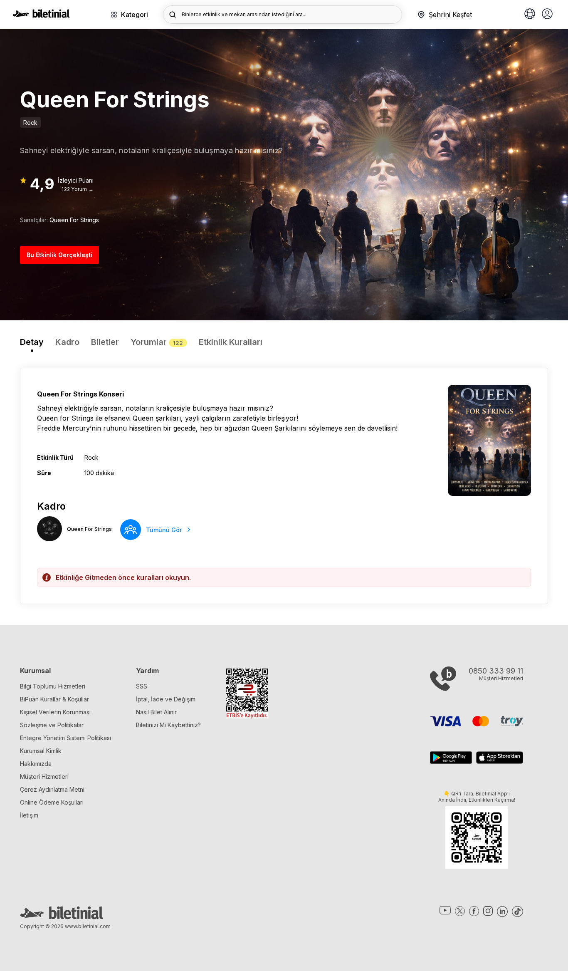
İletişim (29, 815)
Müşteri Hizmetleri (44, 776)
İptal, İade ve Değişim (165, 699)
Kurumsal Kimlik (41, 750)
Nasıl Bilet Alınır (156, 712)
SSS (141, 686)
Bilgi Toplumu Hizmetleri (52, 686)
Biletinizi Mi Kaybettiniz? (168, 724)
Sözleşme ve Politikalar (52, 724)
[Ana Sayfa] (41, 15)
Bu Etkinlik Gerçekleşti (59, 254)
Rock (30, 122)
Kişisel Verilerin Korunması (55, 712)
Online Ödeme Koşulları (52, 802)
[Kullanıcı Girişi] (547, 14)
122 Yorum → (78, 189)
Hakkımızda (36, 763)
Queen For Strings (74, 219)
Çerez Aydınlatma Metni (52, 789)
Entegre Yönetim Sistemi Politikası (65, 737)
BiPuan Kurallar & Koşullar (54, 699)
